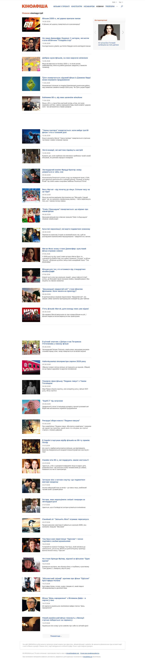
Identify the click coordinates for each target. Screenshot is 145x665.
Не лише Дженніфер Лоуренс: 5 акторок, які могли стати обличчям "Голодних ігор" (65, 39)
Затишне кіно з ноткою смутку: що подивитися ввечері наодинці (63, 481)
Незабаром (89, 6)
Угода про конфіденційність (89, 653)
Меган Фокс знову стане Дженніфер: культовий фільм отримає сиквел (64, 250)
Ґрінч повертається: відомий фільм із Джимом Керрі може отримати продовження (66, 79)
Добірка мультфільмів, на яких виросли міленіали (65, 58)
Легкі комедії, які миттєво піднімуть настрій (62, 150)
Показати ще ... (56, 636)
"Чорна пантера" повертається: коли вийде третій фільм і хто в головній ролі (65, 131)
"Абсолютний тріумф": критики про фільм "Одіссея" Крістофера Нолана (65, 579)
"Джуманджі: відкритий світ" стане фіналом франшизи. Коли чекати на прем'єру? (62, 290)
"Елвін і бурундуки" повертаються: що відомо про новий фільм (65, 210)
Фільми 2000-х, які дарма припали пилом (61, 18)
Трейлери (109, 6)
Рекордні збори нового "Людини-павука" (61, 420)
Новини (100, 6)
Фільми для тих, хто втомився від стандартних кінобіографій (63, 270)
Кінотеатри (76, 6)
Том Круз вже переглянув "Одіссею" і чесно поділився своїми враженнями (62, 540)
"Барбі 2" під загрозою (52, 401)
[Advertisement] (56, 120)
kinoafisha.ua (87, 656)
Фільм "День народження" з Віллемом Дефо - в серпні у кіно (64, 599)
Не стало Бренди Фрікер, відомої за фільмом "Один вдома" (66, 560)
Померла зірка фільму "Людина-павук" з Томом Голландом (64, 382)
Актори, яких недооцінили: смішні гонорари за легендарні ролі (63, 500)
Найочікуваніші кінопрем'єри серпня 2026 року (64, 361)
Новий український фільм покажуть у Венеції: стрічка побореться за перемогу (63, 619)
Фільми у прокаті (61, 6)
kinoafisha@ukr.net (72, 653)
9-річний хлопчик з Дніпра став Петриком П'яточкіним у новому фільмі (61, 343)
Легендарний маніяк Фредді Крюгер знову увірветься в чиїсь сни (62, 171)
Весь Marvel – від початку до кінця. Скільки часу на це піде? (66, 190)
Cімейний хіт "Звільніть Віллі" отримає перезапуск (65, 519)
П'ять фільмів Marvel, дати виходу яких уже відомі (65, 309)
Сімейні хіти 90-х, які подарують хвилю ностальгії (65, 460)
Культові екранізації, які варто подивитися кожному (66, 229)
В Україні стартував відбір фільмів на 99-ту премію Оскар (66, 441)
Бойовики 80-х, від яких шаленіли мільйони (62, 97)
